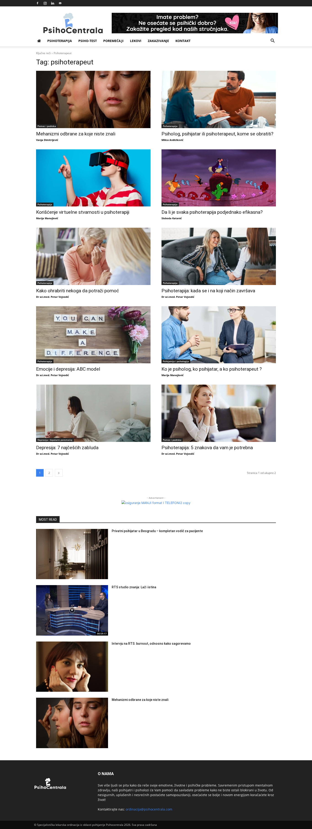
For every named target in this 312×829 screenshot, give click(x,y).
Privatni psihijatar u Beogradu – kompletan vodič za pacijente (157, 531)
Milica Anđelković (172, 140)
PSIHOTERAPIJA (59, 41)
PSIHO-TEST (87, 41)
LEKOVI (135, 41)
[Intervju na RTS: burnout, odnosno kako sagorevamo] (72, 667)
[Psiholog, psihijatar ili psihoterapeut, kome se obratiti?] (218, 99)
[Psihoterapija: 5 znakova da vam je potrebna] (218, 413)
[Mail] (60, 3)
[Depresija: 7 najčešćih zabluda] (93, 413)
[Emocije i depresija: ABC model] (93, 335)
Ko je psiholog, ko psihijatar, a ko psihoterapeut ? (211, 369)
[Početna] (39, 40)
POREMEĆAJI (113, 41)
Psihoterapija (170, 126)
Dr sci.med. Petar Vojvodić (52, 296)
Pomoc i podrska (46, 126)
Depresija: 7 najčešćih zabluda (67, 447)
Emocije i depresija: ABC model (68, 369)
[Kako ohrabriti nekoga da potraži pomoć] (93, 256)
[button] (272, 41)
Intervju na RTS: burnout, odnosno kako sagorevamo (151, 643)
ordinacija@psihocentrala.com (149, 809)
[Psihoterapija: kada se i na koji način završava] (218, 256)
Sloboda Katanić (171, 218)
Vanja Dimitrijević (47, 140)
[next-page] (59, 473)
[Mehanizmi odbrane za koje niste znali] (93, 99)
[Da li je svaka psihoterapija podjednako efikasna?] (218, 178)
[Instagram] (45, 3)
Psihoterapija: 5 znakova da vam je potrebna (207, 447)
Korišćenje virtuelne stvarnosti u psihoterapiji (82, 212)
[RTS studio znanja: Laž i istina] (72, 610)
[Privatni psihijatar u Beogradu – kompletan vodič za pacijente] (72, 554)
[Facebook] (37, 3)
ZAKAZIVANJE (158, 41)
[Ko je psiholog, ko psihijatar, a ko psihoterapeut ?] (218, 335)
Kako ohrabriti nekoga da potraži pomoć (77, 290)
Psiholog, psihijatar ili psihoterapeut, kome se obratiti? (217, 134)
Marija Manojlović (47, 218)
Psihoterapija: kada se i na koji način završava (208, 290)
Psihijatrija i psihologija (176, 361)
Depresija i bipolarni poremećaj (54, 439)
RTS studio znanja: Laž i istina (134, 587)
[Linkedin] (52, 3)
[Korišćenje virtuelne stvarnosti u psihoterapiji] (93, 178)
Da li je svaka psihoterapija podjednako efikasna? (212, 212)
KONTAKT (182, 41)
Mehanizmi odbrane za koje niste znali (75, 134)
